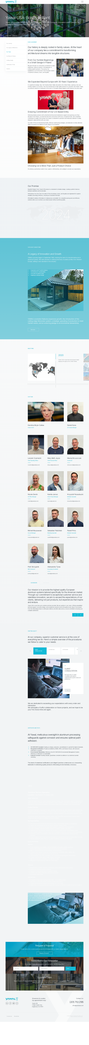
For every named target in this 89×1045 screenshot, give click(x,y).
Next (68, 690)
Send (68, 968)
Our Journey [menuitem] (9, 43)
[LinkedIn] (7, 1003)
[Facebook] (10, 1003)
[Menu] (82, 2)
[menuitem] (40, 651)
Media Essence (80, 1016)
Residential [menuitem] (16, 1016)
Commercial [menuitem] (9, 1016)
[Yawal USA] (11, 2)
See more (33, 329)
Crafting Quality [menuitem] (9, 60)
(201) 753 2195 (76, 1002)
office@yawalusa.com (77, 1005)
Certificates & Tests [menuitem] (10, 64)
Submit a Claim (44, 986)
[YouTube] (13, 1003)
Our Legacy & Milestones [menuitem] (11, 47)
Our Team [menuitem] (8, 51)
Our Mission (34, 582)
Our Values (46, 582)
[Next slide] (80, 615)
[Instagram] (17, 1003)
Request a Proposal (44, 953)
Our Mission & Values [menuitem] (11, 56)
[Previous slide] (75, 615)
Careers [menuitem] (8, 68)
